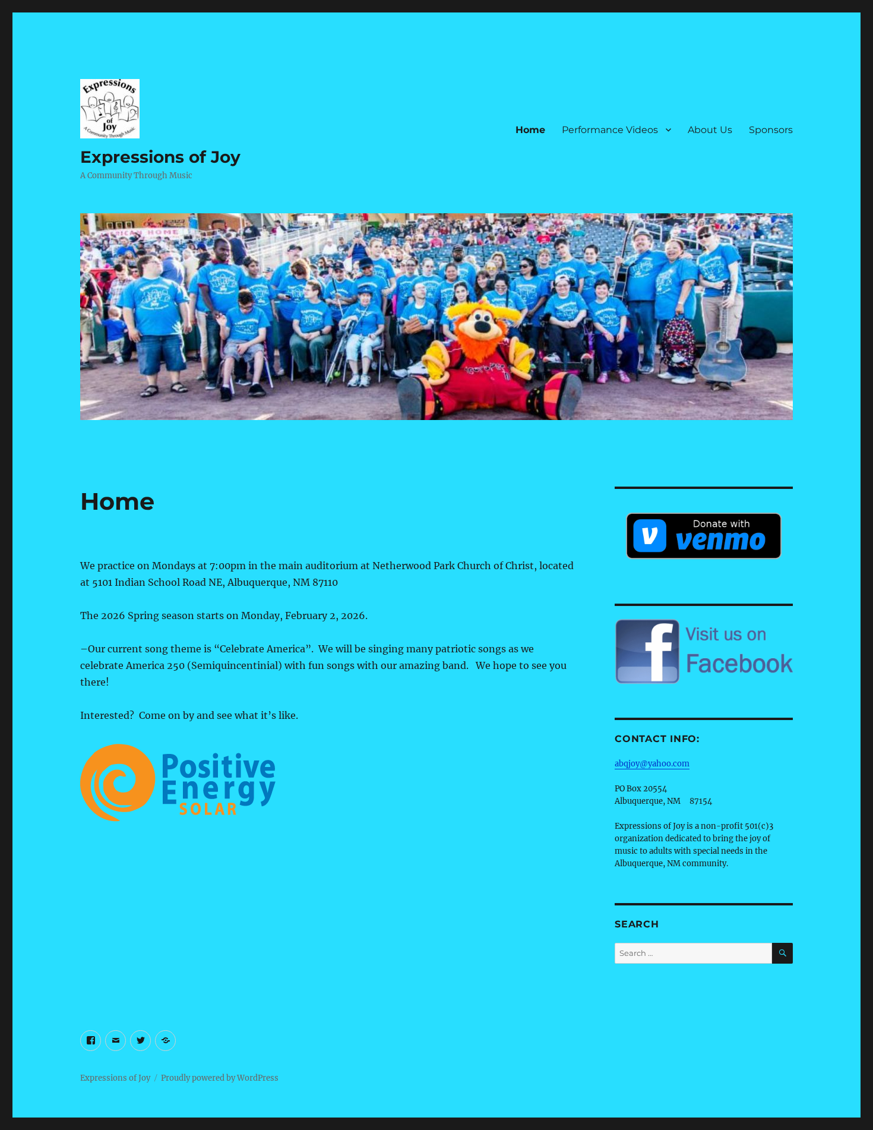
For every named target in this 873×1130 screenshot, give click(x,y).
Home (530, 129)
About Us (710, 129)
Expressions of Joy (160, 157)
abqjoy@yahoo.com (652, 764)
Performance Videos (610, 129)
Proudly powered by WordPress (220, 1078)
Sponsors (771, 129)
